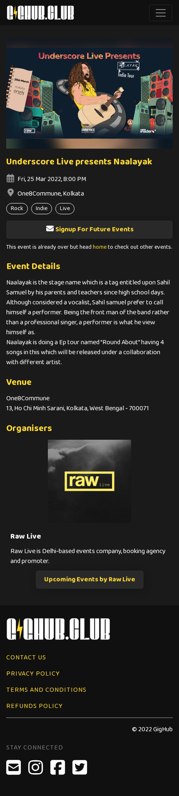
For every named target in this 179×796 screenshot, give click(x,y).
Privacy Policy (33, 674)
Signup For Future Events (94, 229)
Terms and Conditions (46, 690)
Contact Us (26, 657)
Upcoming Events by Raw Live (89, 579)
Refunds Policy (34, 706)
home (100, 247)
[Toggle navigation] (160, 13)
